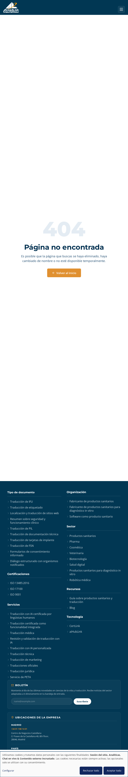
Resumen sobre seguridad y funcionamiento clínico (27, 521)
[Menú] (121, 9)
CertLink (75, 626)
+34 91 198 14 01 (19, 729)
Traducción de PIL (21, 528)
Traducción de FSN (22, 546)
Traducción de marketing (26, 660)
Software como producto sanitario (91, 516)
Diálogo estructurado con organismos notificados (34, 563)
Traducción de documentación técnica (34, 534)
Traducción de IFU (21, 501)
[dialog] (64, 764)
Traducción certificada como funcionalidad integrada (28, 625)
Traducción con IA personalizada (30, 648)
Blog (72, 608)
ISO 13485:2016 (19, 583)
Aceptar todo (114, 770)
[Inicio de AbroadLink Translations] (11, 7)
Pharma (75, 541)
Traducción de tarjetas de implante (32, 540)
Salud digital (77, 564)
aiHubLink (76, 631)
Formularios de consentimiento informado (30, 553)
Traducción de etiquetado (26, 507)
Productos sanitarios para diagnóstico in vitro (95, 572)
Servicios (13, 604)
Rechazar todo (91, 770)
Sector (71, 526)
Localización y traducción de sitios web (34, 513)
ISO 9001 (15, 594)
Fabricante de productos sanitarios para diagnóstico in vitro (95, 508)
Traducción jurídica (22, 671)
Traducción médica (22, 633)
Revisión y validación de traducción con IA (35, 640)
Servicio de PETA (20, 677)
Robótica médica (80, 580)
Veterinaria (77, 553)
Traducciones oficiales (24, 665)
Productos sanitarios (83, 536)
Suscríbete (82, 701)
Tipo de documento (20, 492)
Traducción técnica (22, 654)
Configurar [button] (8, 770)
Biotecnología (78, 559)
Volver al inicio (66, 273)
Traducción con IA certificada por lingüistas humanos (31, 615)
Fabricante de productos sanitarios (92, 501)
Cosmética (76, 547)
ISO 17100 (16, 589)
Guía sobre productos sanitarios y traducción (91, 600)
